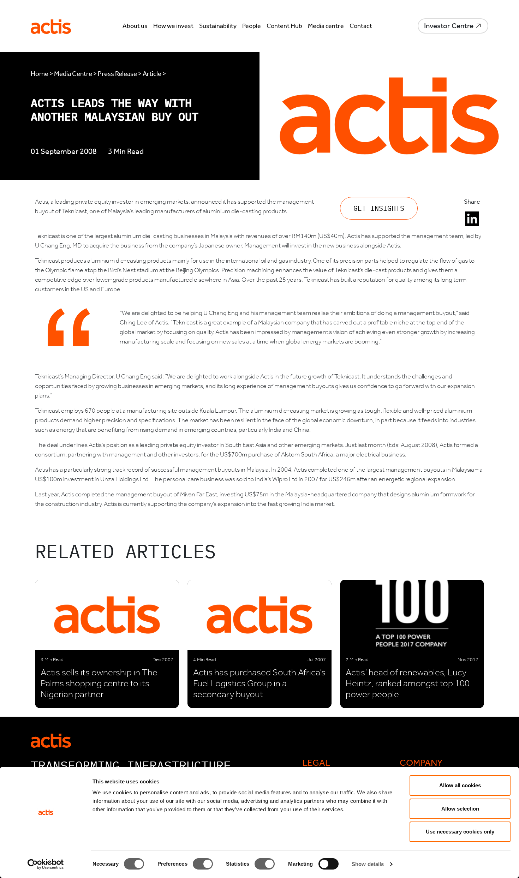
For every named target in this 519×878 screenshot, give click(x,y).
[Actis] (51, 740)
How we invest (173, 26)
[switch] (203, 864)
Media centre (326, 26)
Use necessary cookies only (460, 832)
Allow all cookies (460, 785)
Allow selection (460, 809)
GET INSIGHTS (378, 208)
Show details (368, 864)
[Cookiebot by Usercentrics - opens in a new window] (46, 864)
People (251, 26)
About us (135, 26)
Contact (361, 26)
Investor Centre (448, 26)
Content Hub (284, 26)
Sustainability (218, 26)
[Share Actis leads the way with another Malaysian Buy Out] (472, 218)
